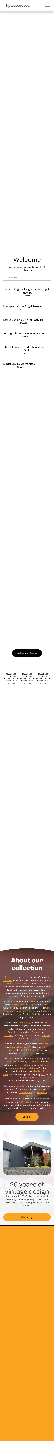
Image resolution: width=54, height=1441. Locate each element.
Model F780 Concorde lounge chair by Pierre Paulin (11, 677)
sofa (43, 1074)
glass (13, 1047)
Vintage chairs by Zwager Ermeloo (25, 333)
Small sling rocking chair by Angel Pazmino (27, 291)
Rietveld (45, 1011)
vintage (7, 980)
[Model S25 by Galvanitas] (19, 359)
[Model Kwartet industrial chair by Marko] (27, 342)
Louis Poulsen (22, 1065)
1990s (42, 983)
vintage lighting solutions (31, 1050)
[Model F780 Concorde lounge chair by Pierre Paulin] (11, 667)
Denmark (36, 1032)
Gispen (32, 1004)
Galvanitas (33, 1061)
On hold (25, 1102)
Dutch (33, 1001)
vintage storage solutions (24, 1068)
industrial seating (15, 1061)
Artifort (24, 1004)
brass (34, 1038)
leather (46, 1035)
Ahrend (15, 1004)
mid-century (25, 1092)
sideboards (44, 1065)
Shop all (27, 1117)
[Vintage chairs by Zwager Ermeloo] (25, 329)
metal (41, 1043)
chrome (21, 1038)
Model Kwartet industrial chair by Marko (27, 348)
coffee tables (22, 1047)
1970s (25, 983)
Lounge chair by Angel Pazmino (23, 306)
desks (47, 1043)
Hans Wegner (35, 1058)
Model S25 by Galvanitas (19, 364)
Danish (38, 1071)
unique (23, 1077)
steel (32, 1053)
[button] (46, 659)
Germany (9, 1035)
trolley (30, 1077)
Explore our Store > (26, 653)
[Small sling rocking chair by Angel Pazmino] (27, 285)
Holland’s (29, 1014)
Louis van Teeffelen (26, 1011)
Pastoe (45, 1004)
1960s (18, 983)
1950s (10, 983)
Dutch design (24, 1022)
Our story (27, 1217)
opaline (25, 1053)
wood (43, 1053)
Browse (9, 977)
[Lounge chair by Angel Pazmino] (23, 302)
